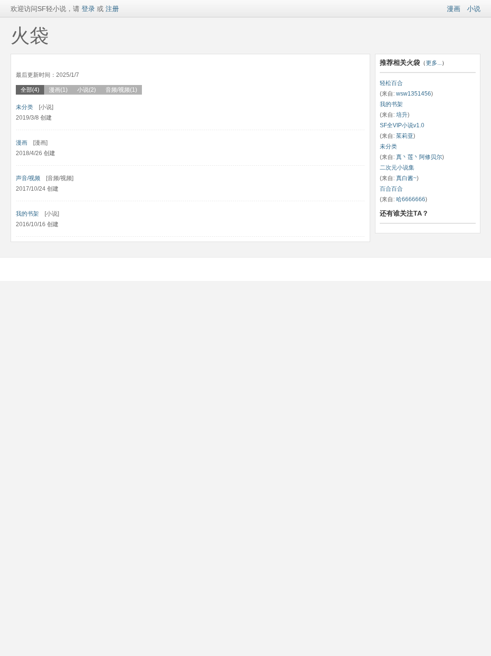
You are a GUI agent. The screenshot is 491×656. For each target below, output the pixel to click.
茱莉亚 (404, 136)
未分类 (24, 107)
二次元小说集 (397, 167)
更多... (434, 63)
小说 (473, 8)
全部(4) (30, 89)
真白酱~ (406, 178)
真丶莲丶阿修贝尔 (419, 157)
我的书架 (27, 213)
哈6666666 (410, 199)
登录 (87, 8)
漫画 (453, 8)
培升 (402, 114)
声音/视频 (28, 178)
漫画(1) (58, 89)
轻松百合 (391, 83)
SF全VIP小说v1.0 (402, 125)
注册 (112, 8)
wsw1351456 (413, 93)
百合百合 (391, 188)
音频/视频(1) (121, 89)
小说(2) (86, 89)
